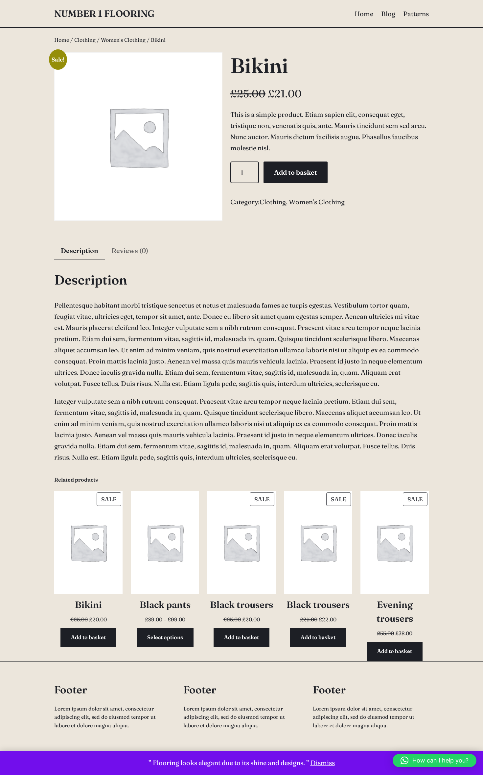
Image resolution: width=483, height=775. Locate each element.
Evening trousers (395, 611)
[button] (434, 760)
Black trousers (241, 604)
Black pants (165, 604)
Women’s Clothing (317, 202)
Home (61, 40)
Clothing (85, 40)
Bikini (88, 604)
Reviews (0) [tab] (129, 250)
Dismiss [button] (322, 763)
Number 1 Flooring (104, 13)
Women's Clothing (123, 40)
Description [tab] (79, 250)
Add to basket (295, 172)
